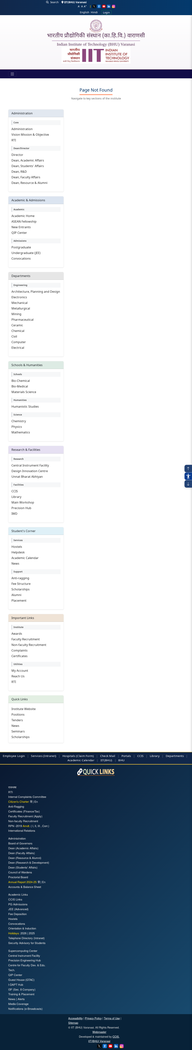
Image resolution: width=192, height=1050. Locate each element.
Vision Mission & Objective (30, 135)
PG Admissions (18, 904)
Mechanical (19, 303)
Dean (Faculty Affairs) (21, 853)
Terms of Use (112, 1018)
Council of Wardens (20, 872)
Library (16, 497)
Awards (16, 634)
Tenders (17, 720)
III (39, 826)
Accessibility (75, 1018)
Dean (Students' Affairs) (23, 867)
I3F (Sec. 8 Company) (21, 989)
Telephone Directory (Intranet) (26, 938)
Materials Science (23, 392)
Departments (175, 756)
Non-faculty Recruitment (28, 645)
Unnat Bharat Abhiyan (27, 477)
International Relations (21, 830)
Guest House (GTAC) (21, 980)
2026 (23, 933)
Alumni (16, 595)
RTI (13, 140)
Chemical (17, 331)
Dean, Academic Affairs (27, 160)
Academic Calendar (25, 558)
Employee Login (14, 756)
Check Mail (107, 756)
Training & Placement (21, 994)
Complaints (19, 650)
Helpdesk (18, 552)
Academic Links (18, 894)
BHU (121, 760)
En (36, 801)
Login (106, 12)
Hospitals (68, 756)
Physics (16, 427)
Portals (126, 756)
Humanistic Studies (25, 406)
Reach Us (18, 676)
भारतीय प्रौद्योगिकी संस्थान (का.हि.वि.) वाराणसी (96, 36)
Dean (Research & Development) (28, 862)
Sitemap (73, 1023)
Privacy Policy (93, 1018)
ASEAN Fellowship (24, 221)
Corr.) (45, 826)
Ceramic (17, 325)
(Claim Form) (85, 756)
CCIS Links (15, 899)
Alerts (21, 999)
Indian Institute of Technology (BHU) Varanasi (96, 44)
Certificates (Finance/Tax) (24, 811)
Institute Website (23, 709)
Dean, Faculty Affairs (25, 177)
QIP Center (19, 233)
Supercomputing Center (22, 951)
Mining (16, 314)
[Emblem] (96, 55)
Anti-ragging (20, 578)
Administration (22, 129)
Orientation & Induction (22, 928)
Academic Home (22, 216)
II (35, 826)
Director (17, 155)
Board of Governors (20, 843)
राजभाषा (12, 787)
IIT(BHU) (106, 760)
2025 (32, 933)
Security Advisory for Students (27, 943)
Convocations (21, 258)
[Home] (95, 26)
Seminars (18, 731)
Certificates (19, 656)
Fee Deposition (17, 914)
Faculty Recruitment (25, 639)
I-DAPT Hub (15, 984)
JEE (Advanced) (18, 909)
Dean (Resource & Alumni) (24, 858)
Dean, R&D (19, 172)
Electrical (17, 348)
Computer (18, 342)
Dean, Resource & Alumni (29, 183)
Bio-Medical (19, 386)
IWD (14, 514)
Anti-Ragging (16, 806)
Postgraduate (21, 247)
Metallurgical (20, 308)
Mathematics (20, 432)
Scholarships (20, 589)
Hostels (16, 547)
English (84, 12)
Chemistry (18, 421)
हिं (31, 801)
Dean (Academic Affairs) (23, 848)
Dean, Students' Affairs (27, 166)
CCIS (14, 491)
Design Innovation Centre (29, 471)
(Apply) (38, 816)
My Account (19, 671)
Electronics (19, 297)
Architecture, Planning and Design (35, 292)
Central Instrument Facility (30, 465)
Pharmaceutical (22, 320)
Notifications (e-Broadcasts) (25, 1009)
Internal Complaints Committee (27, 797)
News (15, 563)
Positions (18, 714)
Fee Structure (21, 584)
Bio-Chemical (20, 381)
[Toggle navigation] (12, 74)
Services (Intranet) (43, 756)
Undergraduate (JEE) (25, 253)
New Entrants (21, 227)
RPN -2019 (15, 826)
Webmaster (99, 1032)
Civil (14, 336)
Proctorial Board (18, 877)
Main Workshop (22, 502)
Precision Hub (21, 508)
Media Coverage (18, 1004)
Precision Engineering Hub (24, 960)
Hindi (94, 12)
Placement (18, 600)
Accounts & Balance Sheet (24, 887)
